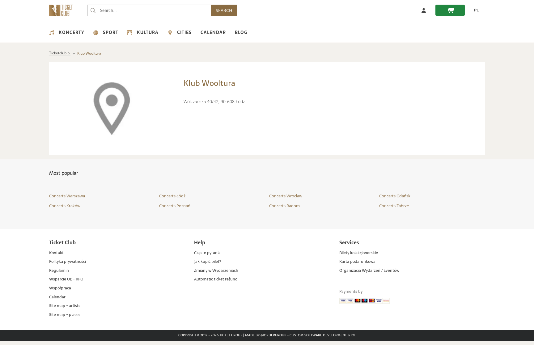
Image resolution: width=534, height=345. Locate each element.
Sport (110, 32)
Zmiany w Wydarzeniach (216, 271)
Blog (241, 32)
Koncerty (71, 32)
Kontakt (56, 253)
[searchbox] (149, 10)
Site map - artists (64, 306)
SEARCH (224, 10)
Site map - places (64, 315)
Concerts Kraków (64, 205)
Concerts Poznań (174, 205)
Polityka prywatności (67, 262)
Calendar (213, 32)
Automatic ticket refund (216, 279)
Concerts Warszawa (67, 196)
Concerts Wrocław (285, 196)
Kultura (148, 32)
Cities (184, 32)
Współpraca (60, 288)
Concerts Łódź (172, 196)
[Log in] (423, 10)
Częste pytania (207, 253)
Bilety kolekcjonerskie (358, 253)
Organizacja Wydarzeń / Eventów (369, 271)
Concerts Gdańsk (394, 196)
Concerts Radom (284, 205)
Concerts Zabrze (394, 205)
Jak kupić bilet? (207, 262)
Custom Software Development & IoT (323, 335)
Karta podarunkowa (357, 262)
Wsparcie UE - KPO (66, 279)
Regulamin (59, 271)
